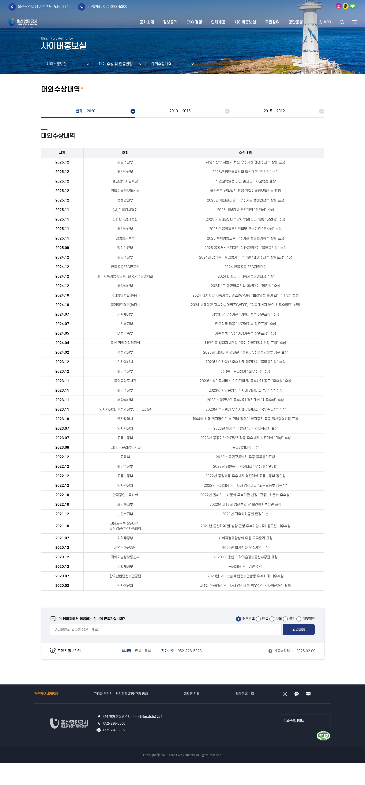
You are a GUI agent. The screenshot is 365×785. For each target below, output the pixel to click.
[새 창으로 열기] (320, 64)
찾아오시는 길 (244, 694)
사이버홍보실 (56, 64)
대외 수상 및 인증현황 (115, 64)
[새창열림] (339, 6)
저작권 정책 (191, 694)
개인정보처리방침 (46, 694)
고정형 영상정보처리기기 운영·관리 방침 (121, 694)
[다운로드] (323, 735)
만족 (265, 619)
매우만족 (248, 619)
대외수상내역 (161, 64)
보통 (279, 619)
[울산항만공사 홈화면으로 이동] (22, 22)
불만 (292, 619)
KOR (327, 22)
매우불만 (309, 619)
